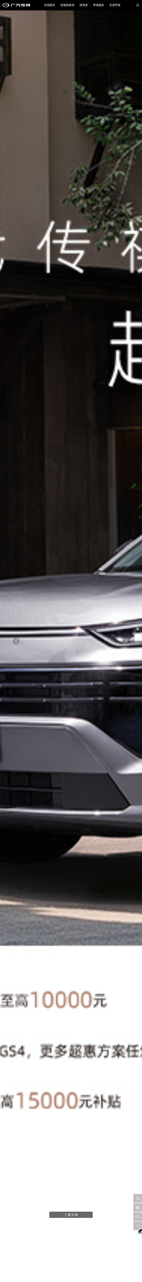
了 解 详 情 (71, 1215)
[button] (125, 641)
